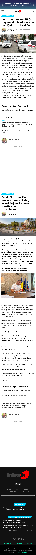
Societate (13, 494)
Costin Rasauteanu (20, 395)
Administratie (13, 491)
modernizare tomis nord (10, 397)
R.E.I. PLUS (30, 543)
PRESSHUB (19, 543)
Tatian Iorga (12, 30)
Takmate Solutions (21, 552)
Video (17, 489)
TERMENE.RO (7, 543)
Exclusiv (27, 489)
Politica (26, 491)
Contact (24, 494)
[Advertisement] (18, 166)
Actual (8, 489)
